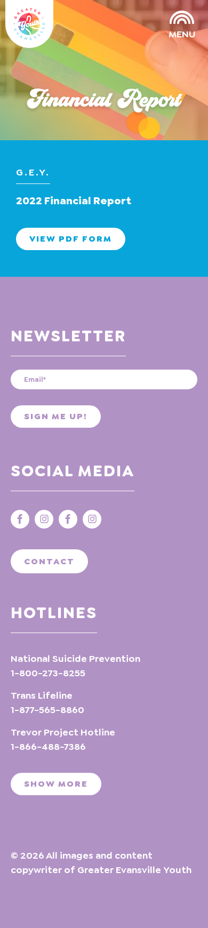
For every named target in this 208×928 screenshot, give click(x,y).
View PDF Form (70, 238)
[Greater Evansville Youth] (29, 24)
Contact (49, 561)
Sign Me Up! (55, 416)
